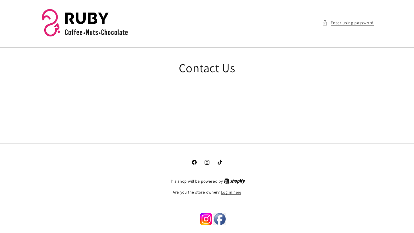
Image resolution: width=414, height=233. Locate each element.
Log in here (231, 192)
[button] (348, 23)
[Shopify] (234, 181)
